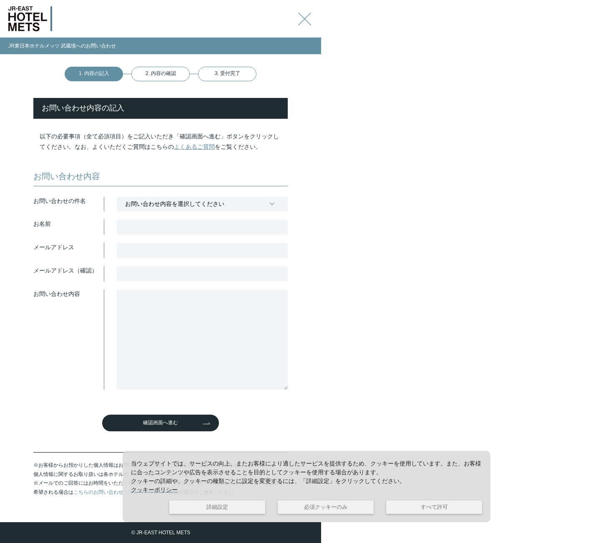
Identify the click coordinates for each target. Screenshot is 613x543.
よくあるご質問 (194, 146)
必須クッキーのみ (325, 507)
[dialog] (306, 486)
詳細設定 (217, 507)
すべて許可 (434, 507)
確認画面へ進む (160, 422)
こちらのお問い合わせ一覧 (103, 492)
